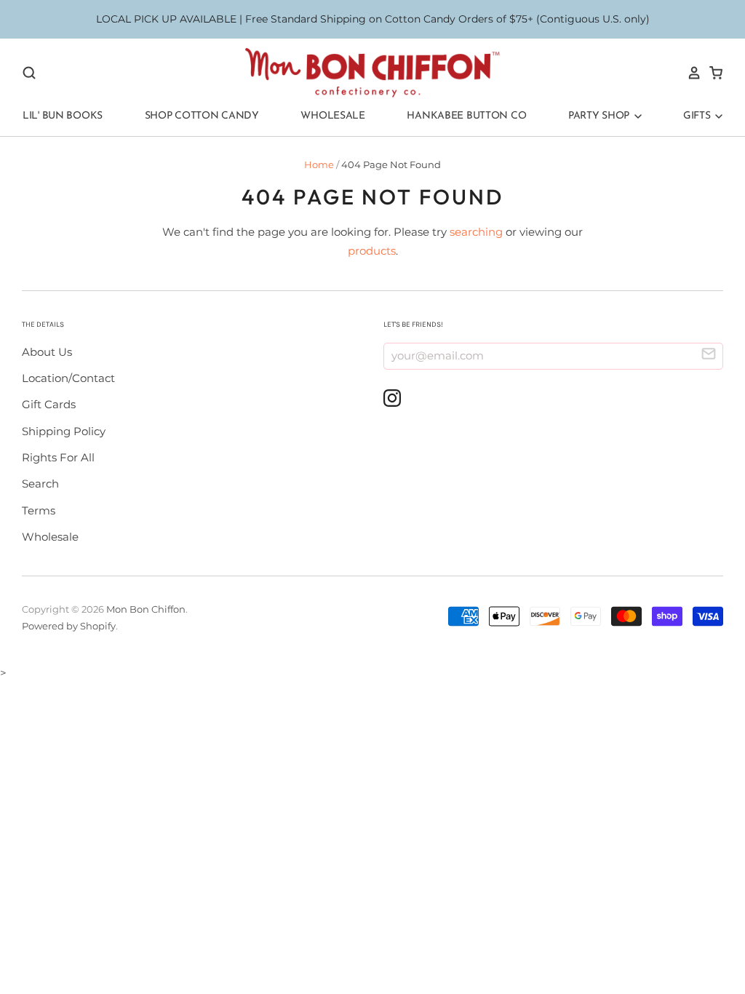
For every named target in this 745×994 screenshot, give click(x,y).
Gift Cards (49, 404)
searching (476, 232)
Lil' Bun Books (63, 116)
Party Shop (600, 116)
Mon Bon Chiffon (146, 609)
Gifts (698, 116)
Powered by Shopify (69, 626)
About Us (47, 352)
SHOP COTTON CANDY (202, 116)
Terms (38, 510)
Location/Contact (68, 378)
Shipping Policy (63, 431)
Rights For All (58, 457)
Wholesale (332, 116)
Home (319, 164)
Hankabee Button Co (466, 116)
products (372, 251)
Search (40, 483)
